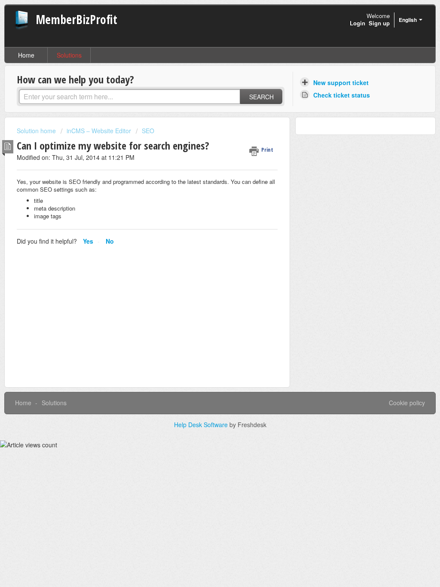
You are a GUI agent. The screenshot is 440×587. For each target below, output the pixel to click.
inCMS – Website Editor (99, 130)
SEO (148, 130)
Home (26, 55)
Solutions (69, 55)
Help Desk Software (201, 424)
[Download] (204, 183)
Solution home (37, 130)
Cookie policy (407, 402)
